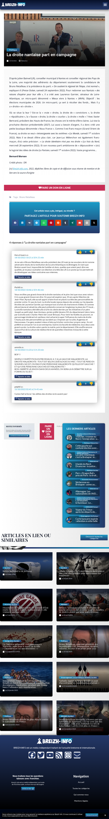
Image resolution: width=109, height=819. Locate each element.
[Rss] (59, 755)
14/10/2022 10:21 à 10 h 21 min (29, 257)
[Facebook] (32, 755)
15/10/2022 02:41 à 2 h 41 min (28, 389)
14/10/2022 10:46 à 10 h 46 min (29, 289)
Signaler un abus (23, 277)
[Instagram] (68, 755)
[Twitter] (41, 755)
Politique (13, 50)
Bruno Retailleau (27, 197)
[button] (105, 4)
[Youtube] (50, 755)
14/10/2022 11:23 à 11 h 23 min (29, 349)
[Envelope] (77, 755)
